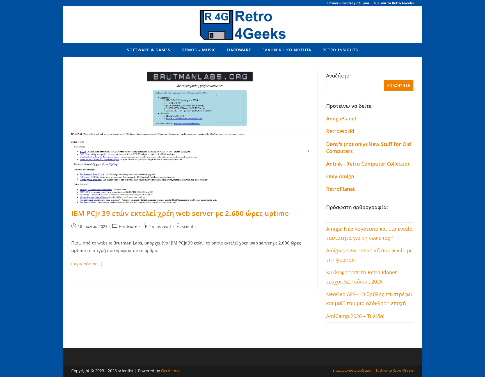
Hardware (128, 226)
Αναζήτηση (339, 75)
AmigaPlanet (341, 118)
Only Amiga (340, 176)
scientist (190, 226)
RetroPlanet (340, 189)
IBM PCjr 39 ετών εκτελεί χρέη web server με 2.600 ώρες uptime (180, 213)
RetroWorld (340, 131)
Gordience (170, 370)
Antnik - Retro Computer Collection (368, 163)
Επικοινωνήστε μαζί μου (348, 3)
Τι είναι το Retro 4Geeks (393, 3)
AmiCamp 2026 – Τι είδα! (355, 316)
